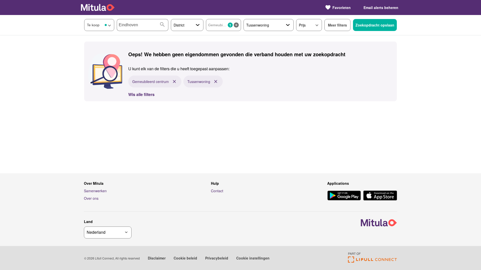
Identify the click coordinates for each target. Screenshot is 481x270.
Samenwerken (95, 190)
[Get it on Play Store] (344, 196)
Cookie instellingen (253, 258)
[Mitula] (97, 7)
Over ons (91, 198)
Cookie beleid (185, 258)
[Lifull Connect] (372, 261)
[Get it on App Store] (380, 196)
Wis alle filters (141, 94)
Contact (217, 190)
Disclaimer (157, 258)
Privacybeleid (216, 258)
